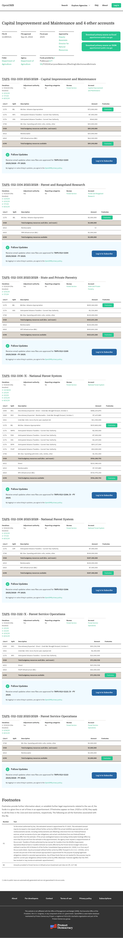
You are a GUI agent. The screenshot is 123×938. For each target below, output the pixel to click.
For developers (31, 898)
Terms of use (66, 898)
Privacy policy (85, 898)
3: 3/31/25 (6, 201)
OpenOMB (8, 5)
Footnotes (107, 109)
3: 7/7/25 (5, 96)
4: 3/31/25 (6, 633)
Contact (49, 898)
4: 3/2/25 (5, 395)
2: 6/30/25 (6, 730)
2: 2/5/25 (5, 628)
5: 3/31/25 (6, 398)
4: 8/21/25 (6, 98)
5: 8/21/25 (6, 207)
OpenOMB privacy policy (53, 168)
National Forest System (96, 385)
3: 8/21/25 (6, 733)
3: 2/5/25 (5, 393)
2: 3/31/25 (6, 93)
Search (65, 5)
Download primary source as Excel (101, 35)
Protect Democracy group (61, 919)
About (105, 5)
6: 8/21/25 (6, 400)
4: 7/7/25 (5, 204)
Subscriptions (105, 898)
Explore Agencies (80, 5)
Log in (116, 5)
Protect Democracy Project (44, 916)
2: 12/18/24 (6, 390)
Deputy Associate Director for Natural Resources (64, 43)
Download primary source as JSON (101, 46)
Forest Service (72, 88)
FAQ (96, 5)
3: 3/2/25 (5, 631)
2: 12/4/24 (6, 199)
